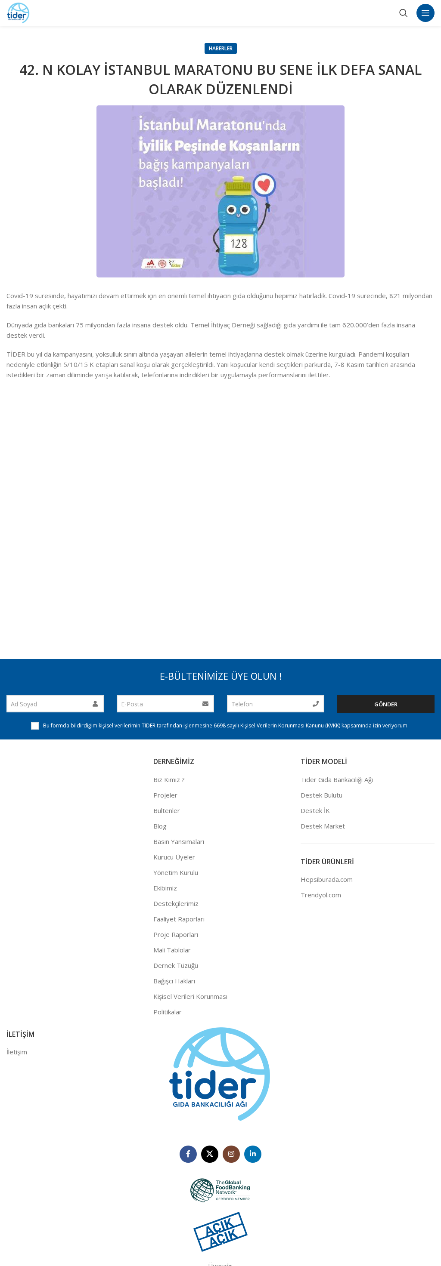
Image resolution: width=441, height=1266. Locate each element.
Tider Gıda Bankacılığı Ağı (337, 779)
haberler (221, 48)
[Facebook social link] (188, 1154)
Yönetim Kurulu (175, 872)
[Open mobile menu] (425, 13)
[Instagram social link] (231, 1154)
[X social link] (209, 1154)
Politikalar (167, 1011)
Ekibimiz (165, 888)
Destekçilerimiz (176, 903)
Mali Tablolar (172, 950)
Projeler (165, 795)
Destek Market (323, 826)
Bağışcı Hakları (174, 980)
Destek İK (315, 810)
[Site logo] (18, 12)
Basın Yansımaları (178, 841)
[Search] (403, 13)
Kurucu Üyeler (174, 857)
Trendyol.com (321, 894)
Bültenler (166, 810)
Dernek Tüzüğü (175, 965)
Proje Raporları (175, 934)
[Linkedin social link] (252, 1154)
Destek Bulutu (321, 795)
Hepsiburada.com (327, 879)
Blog (160, 826)
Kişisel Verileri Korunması (190, 996)
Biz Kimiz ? (169, 779)
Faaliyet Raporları (179, 919)
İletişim (16, 1051)
